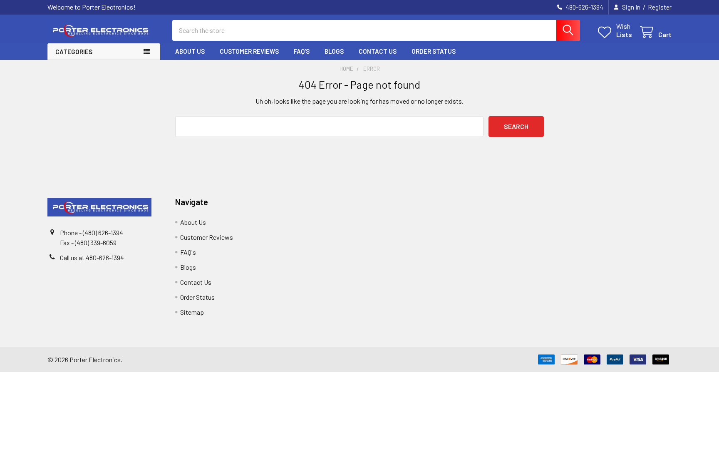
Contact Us (378, 51)
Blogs (334, 51)
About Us (190, 51)
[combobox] (376, 30)
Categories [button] (73, 51)
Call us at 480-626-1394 (92, 257)
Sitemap (192, 312)
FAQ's (302, 51)
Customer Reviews (249, 51)
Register (660, 7)
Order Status (434, 51)
